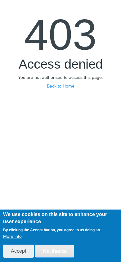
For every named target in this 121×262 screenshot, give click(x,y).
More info (12, 236)
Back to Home (60, 86)
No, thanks (54, 251)
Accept (18, 251)
